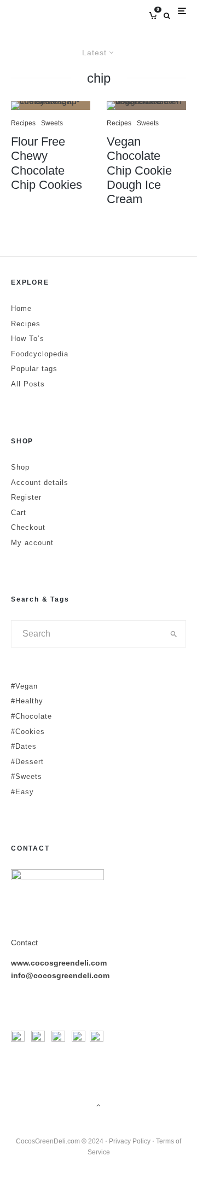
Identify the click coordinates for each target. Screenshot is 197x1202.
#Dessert (27, 762)
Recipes (23, 123)
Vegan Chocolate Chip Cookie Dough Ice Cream (139, 170)
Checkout (28, 527)
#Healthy (27, 701)
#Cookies (28, 731)
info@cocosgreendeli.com (60, 975)
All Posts (28, 384)
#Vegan (24, 686)
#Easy (22, 792)
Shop (20, 467)
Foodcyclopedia (39, 354)
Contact (24, 942)
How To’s (27, 338)
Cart (18, 512)
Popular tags (34, 369)
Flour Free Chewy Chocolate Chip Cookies (46, 163)
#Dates (24, 746)
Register (26, 497)
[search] (174, 634)
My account (32, 543)
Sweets (52, 123)
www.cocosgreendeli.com (59, 962)
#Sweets (26, 776)
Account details (39, 482)
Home (21, 308)
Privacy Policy (129, 1141)
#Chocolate (31, 716)
